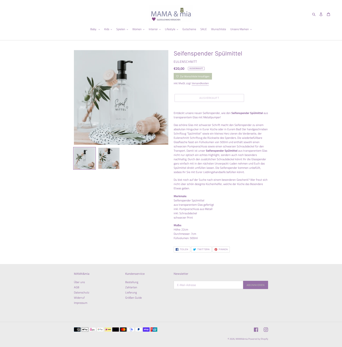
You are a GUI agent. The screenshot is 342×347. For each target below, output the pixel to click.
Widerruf (79, 297)
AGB (76, 287)
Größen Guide (133, 297)
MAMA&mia (242, 339)
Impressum (80, 303)
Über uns (79, 282)
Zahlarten (131, 287)
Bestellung (131, 282)
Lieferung (131, 292)
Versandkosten (200, 83)
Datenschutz (81, 292)
